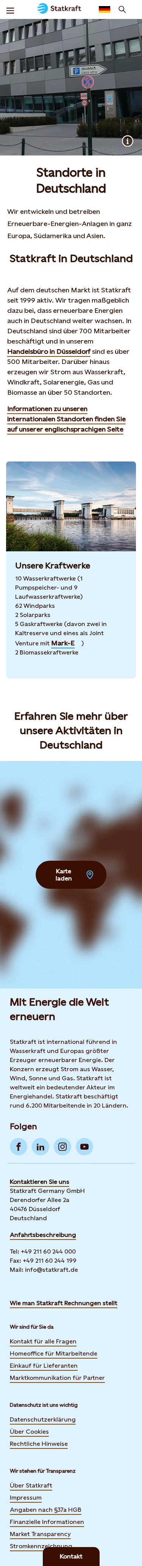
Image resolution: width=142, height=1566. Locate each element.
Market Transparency (40, 1534)
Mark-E (63, 643)
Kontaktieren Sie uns (39, 1181)
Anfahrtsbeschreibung (43, 1234)
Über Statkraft (31, 1485)
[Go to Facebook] (18, 1146)
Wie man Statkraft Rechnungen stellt (63, 1303)
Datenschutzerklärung (43, 1419)
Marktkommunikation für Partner (57, 1377)
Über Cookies (29, 1431)
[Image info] (128, 141)
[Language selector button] (104, 9)
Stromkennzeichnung (41, 1546)
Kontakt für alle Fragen (43, 1341)
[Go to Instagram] (62, 1146)
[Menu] (10, 9)
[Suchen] (122, 9)
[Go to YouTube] (84, 1146)
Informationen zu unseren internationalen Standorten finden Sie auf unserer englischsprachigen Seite (66, 419)
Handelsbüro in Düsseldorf (49, 351)
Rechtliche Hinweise (39, 1443)
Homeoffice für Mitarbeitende (53, 1353)
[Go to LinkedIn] (40, 1146)
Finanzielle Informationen (47, 1521)
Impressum (26, 1497)
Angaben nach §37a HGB (45, 1509)
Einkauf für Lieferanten (44, 1365)
